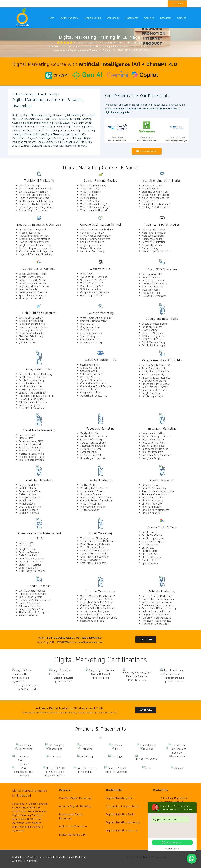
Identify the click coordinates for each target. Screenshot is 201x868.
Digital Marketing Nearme (121, 830)
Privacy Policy (158, 857)
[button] (81, 17)
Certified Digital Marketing (75, 798)
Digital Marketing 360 (72, 834)
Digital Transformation (73, 826)
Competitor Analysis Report (123, 806)
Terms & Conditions (138, 857)
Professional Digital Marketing (71, 816)
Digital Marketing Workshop (123, 822)
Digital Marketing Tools (120, 814)
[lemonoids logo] (22, 17)
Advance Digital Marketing (75, 806)
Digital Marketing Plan (119, 798)
